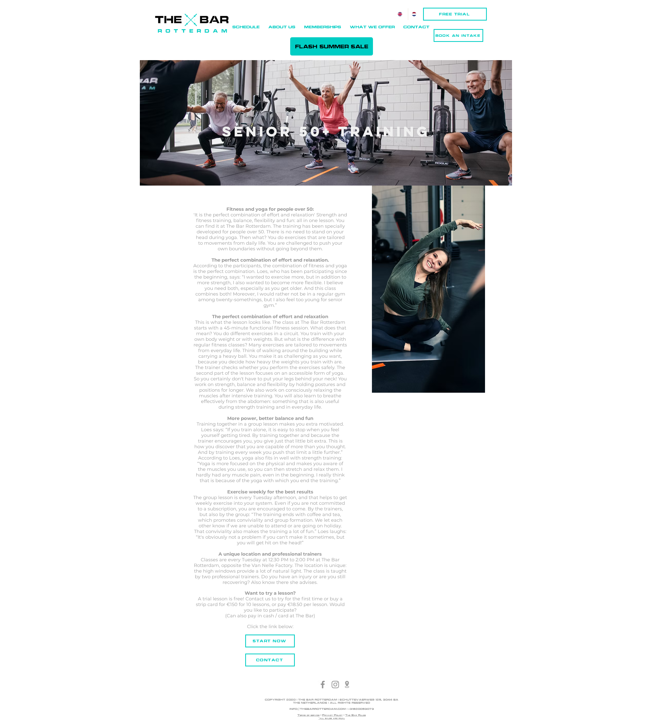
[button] (282, 27)
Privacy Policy (332, 715)
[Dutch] (415, 14)
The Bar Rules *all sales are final (342, 717)
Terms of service (308, 715)
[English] (401, 14)
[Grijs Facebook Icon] (323, 685)
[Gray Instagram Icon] (335, 685)
